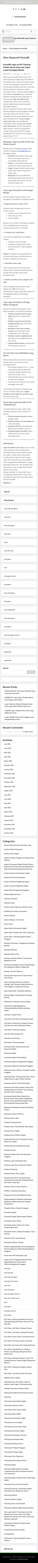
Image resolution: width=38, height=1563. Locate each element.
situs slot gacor (9, 525)
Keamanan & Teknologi (12, 1038)
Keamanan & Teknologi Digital (14, 1042)
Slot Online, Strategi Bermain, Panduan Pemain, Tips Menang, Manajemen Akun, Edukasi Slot (17, 1351)
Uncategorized (9, 1534)
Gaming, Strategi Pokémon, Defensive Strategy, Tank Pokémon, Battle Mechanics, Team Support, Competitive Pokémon (18, 984)
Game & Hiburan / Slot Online (14, 920)
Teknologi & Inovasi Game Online (15, 1427)
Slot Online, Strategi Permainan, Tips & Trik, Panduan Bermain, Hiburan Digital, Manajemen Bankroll (19, 1360)
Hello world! (29, 732)
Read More (6, 483)
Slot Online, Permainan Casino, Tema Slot (18, 1341)
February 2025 (9, 816)
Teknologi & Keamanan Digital (14, 1431)
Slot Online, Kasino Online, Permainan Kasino (19, 1337)
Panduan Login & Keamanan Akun (15, 1161)
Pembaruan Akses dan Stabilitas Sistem (17, 1195)
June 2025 (7, 799)
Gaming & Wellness (10, 950)
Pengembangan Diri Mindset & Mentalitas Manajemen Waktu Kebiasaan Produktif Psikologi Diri (18, 1201)
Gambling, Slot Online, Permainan (15, 911)
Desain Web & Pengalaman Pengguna (16, 890)
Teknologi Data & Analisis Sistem (15, 1460)
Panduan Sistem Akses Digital (14, 1173)
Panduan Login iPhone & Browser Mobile (18, 1165)
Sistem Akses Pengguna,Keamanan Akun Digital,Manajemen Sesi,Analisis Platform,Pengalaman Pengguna (18, 1262)
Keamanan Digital (10, 1053)
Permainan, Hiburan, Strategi (13, 1242)
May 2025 (7, 803)
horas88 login (23, 151)
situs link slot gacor (11, 509)
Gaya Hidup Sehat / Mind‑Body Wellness (17, 991)
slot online (7, 1315)
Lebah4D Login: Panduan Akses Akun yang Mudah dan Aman (17, 2)
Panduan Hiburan (10, 1150)
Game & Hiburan (9, 915)
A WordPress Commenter (13, 732)
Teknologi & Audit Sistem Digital (15, 1410)
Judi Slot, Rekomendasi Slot (13, 1034)
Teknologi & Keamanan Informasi (15, 1435)
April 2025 (7, 808)
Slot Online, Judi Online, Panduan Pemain (18, 1328)
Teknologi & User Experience (14, 1456)
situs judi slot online (11, 1281)
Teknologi (7, 1397)
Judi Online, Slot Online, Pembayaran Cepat (18, 1019)
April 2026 (7, 757)
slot (5, 568)
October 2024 (8, 833)
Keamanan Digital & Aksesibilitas (15, 1057)
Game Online (8, 924)
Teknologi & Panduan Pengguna (14, 1448)
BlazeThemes (23, 1559)
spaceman (7, 652)
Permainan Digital (10, 1212)
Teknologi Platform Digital (13, 1499)
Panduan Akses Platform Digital (15, 1135)
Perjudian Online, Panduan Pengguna (16, 1208)
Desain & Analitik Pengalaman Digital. (17, 882)
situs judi (7, 1269)
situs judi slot (8, 1273)
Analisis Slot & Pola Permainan (14, 877)
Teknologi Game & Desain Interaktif (16, 1484)
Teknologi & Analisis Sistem (13, 1405)
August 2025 (8, 791)
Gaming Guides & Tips (11, 954)
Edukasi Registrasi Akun (12, 894)
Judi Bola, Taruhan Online (12, 1015)
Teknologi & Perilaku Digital (13, 1452)
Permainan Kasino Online (12, 1221)
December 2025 (9, 774)
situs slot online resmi (11, 1298)
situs (5, 542)
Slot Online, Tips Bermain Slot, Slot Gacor (18, 1373)
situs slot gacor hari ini (12, 635)
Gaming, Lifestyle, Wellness (13, 971)
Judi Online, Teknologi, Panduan (15, 1030)
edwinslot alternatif (10, 899)
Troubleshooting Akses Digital (14, 1530)
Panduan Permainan (11, 1169)
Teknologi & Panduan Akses (13, 1444)
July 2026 (7, 744)
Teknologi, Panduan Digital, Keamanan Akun (19, 1508)
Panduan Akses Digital (11, 1131)
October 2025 (8, 782)
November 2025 (9, 778)
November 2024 (9, 829)
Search (6, 668)
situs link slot (8, 551)
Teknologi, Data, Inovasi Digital (14, 1504)
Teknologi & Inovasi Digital (13, 1422)
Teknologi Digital (10, 1465)
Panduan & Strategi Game (12, 1122)
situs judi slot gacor (11, 1277)
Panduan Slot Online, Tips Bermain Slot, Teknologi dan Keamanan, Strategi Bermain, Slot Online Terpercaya (18, 1180)
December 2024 (9, 824)
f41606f (7, 74)
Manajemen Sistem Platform (14, 1114)
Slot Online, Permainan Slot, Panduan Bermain (19, 1345)
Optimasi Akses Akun (11, 1118)
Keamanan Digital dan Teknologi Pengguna (18, 1066)
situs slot (7, 517)
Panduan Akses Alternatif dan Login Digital (18, 1127)
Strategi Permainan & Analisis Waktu (16, 1388)
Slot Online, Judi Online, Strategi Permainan (18, 1332)
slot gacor (7, 559)
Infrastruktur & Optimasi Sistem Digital (17, 1002)
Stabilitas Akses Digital (12, 1378)
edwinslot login (9, 903)
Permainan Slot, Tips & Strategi (14, 1238)
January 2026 (8, 769)
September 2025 (9, 786)
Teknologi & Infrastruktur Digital (15, 1418)
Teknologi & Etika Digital (12, 1414)
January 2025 (8, 820)
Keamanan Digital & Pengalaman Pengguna (18, 1062)
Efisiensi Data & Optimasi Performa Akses (18, 907)
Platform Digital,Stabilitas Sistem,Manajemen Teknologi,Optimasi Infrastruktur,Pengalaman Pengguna (19, 1249)
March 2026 (8, 761)
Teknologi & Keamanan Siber (14, 1439)
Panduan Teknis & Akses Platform (15, 1187)
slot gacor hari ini (10, 576)
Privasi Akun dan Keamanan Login (15, 1255)
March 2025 (8, 812)
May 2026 (7, 752)
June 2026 (7, 748)
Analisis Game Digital (11, 854)
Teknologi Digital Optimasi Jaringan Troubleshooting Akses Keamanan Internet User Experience (18, 1471)
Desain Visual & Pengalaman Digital (16, 886)
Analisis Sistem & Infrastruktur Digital (17, 873)
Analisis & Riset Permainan (13, 849)
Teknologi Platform (10, 1495)
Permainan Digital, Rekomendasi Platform (18, 1217)
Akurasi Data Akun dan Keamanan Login (17, 845)
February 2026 (9, 765)
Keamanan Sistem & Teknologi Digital (17, 1083)
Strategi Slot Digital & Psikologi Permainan (18, 1393)
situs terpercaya (9, 610)
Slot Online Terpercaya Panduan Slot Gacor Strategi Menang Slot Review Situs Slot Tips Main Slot (19, 1321)
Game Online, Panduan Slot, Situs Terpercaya (19, 932)
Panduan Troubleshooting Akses (15, 1191)
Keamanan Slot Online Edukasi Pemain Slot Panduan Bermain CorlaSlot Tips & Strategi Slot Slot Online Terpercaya (18, 1090)
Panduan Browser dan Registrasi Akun (17, 1146)
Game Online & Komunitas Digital (15, 928)
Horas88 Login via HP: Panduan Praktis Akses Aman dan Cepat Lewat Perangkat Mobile (17, 67)
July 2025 (7, 795)
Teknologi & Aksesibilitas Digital (15, 1401)
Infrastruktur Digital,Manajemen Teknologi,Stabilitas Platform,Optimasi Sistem (17, 1008)
